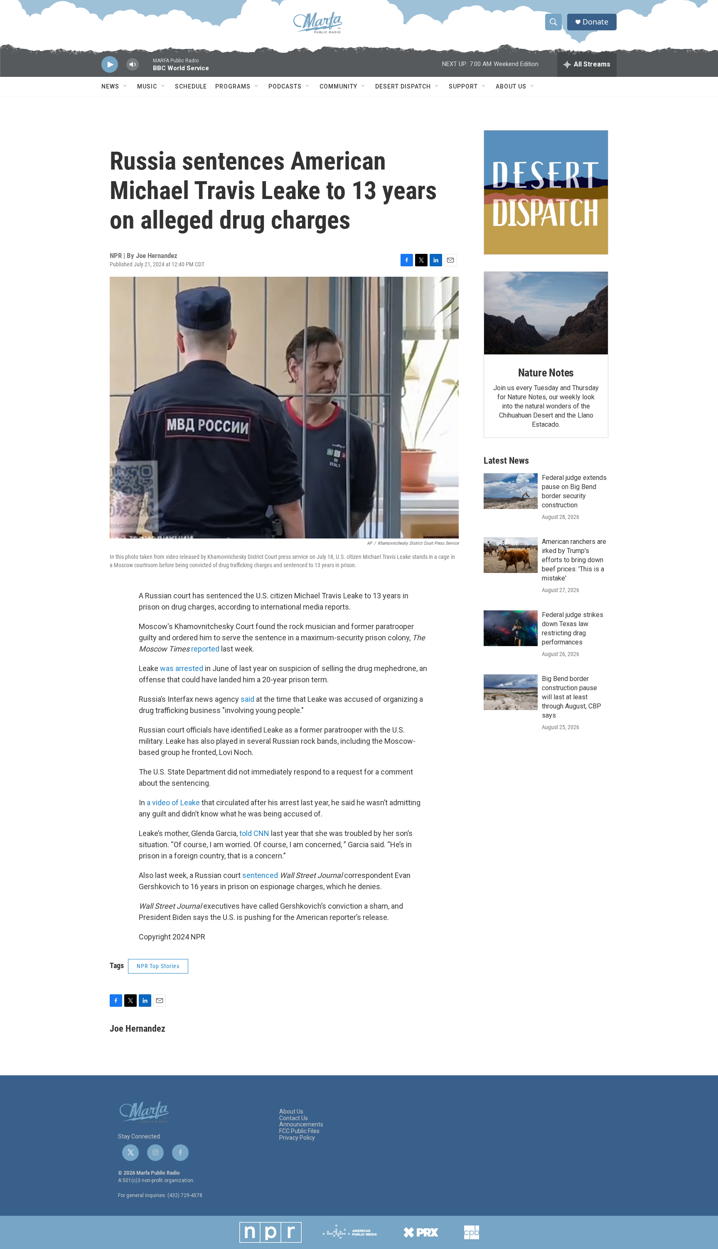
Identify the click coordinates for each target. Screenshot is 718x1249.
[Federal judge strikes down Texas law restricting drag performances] (511, 628)
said (247, 699)
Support (463, 86)
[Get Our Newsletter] (546, 192)
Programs (233, 86)
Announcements (301, 1124)
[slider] (146, 68)
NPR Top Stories (158, 966)
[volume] (132, 64)
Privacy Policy (297, 1138)
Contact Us (293, 1118)
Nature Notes (546, 372)
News (110, 86)
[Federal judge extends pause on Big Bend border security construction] (511, 491)
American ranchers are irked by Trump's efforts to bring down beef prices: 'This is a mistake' (574, 560)
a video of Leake (173, 802)
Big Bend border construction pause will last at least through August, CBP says (571, 697)
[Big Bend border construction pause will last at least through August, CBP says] (511, 692)
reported (205, 648)
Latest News (506, 460)
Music (147, 86)
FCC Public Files (299, 1131)
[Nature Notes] (546, 313)
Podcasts (285, 86)
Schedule (191, 86)
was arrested (181, 668)
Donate (595, 21)
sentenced (260, 875)
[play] (109, 64)
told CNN (254, 833)
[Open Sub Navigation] (125, 86)
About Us (511, 86)
